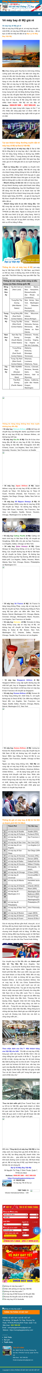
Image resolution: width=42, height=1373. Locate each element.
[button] (38, 13)
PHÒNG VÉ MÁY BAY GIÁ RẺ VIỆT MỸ (27, 1370)
